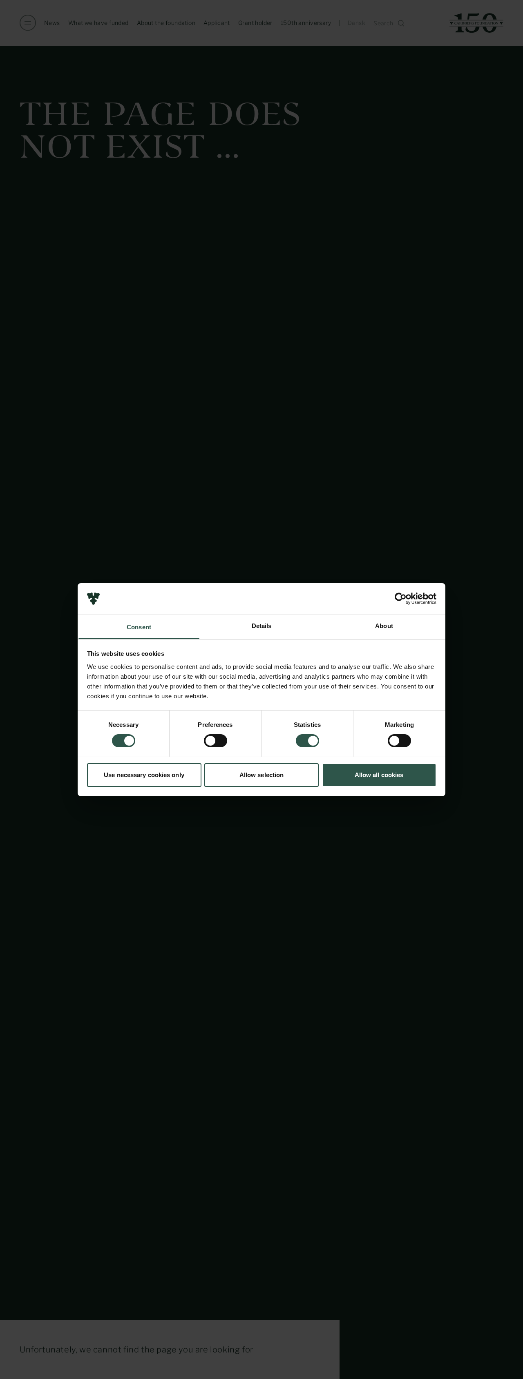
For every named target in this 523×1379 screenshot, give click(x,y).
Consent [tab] (139, 626)
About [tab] (384, 625)
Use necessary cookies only (144, 774)
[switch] (215, 740)
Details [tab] (262, 625)
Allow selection (261, 774)
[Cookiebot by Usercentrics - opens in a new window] (400, 599)
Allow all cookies (379, 774)
